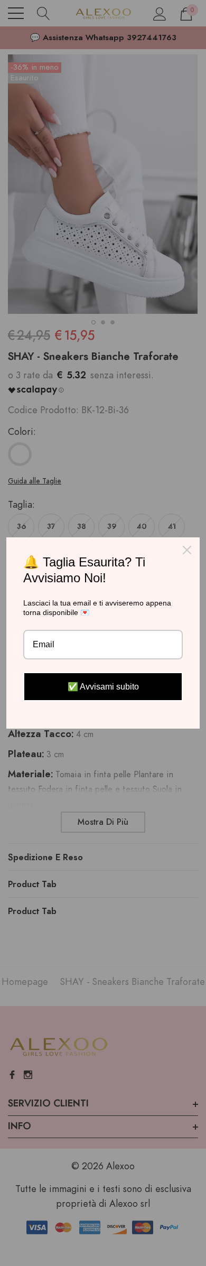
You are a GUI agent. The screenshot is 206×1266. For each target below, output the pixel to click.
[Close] (187, 550)
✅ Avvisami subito (103, 686)
